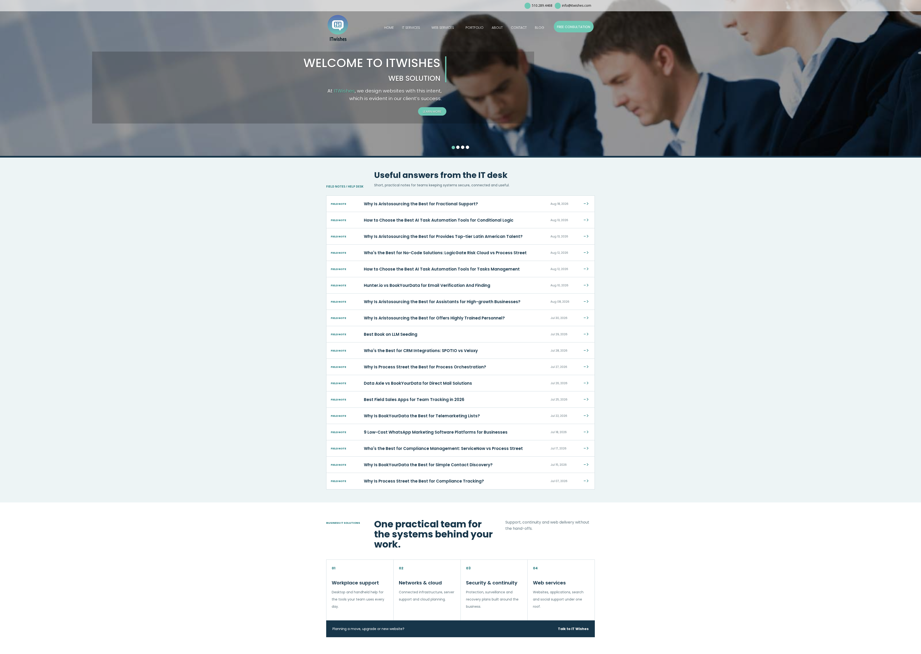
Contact (519, 27)
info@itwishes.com (576, 5)
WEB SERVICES (442, 27)
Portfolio (475, 27)
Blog (539, 27)
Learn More (432, 111)
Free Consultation (573, 26)
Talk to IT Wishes (573, 628)
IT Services (411, 27)
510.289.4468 (542, 5)
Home (389, 27)
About (497, 27)
